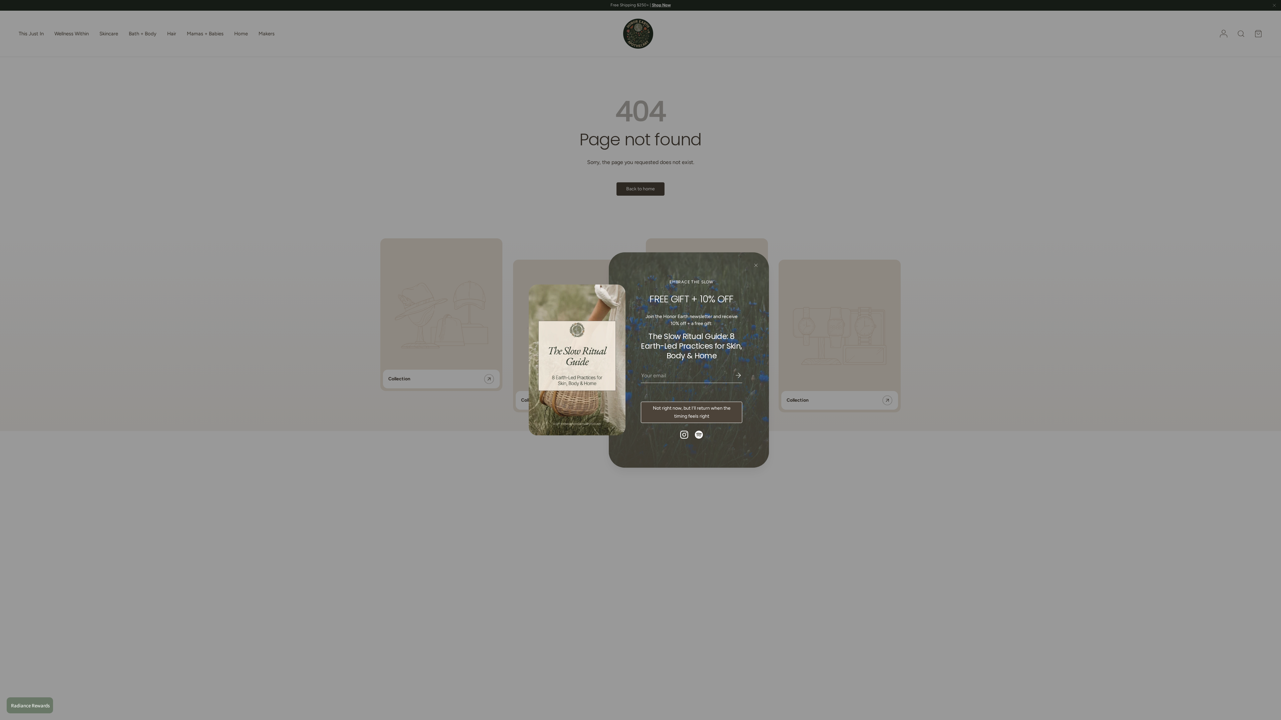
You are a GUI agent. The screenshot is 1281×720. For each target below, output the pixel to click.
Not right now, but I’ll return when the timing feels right (692, 412)
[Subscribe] (733, 375)
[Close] (756, 265)
